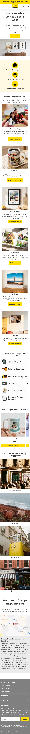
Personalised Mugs (6, 691)
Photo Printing (5, 686)
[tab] (15, 682)
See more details (13, 445)
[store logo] (15, 6)
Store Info (16, 2)
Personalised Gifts (6, 688)
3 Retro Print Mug (13, 438)
